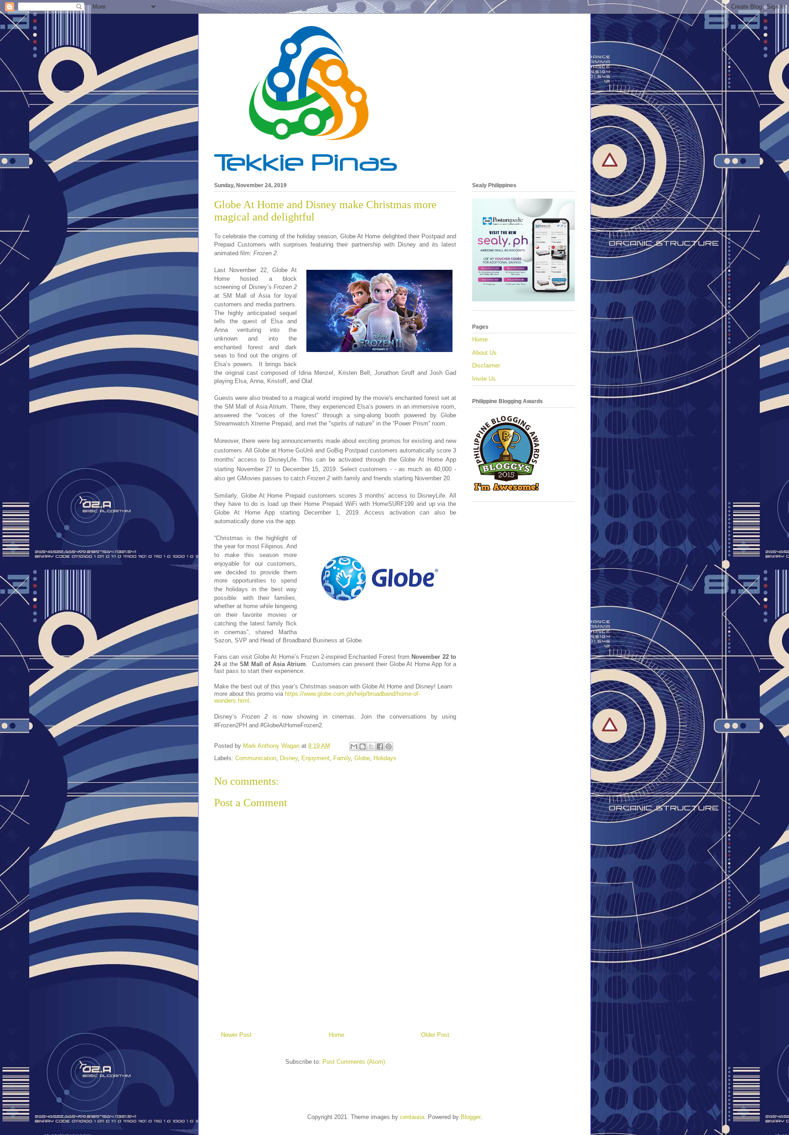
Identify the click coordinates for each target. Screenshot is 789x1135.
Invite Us (484, 378)
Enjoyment (315, 758)
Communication (255, 758)
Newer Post (236, 1034)
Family (342, 758)
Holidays (384, 758)
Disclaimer (486, 365)
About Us (484, 352)
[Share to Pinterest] (388, 746)
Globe (362, 758)
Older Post (435, 1034)
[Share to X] (371, 746)
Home (336, 1034)
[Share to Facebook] (379, 746)
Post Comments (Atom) (353, 1061)
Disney (289, 758)
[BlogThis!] (362, 746)
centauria (412, 1117)
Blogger (470, 1117)
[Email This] (353, 746)
